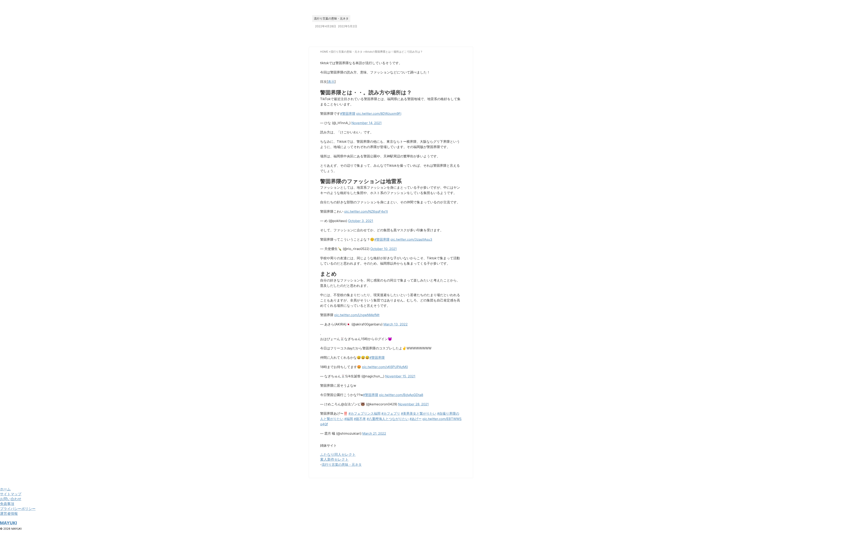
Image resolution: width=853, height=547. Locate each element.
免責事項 (7, 503)
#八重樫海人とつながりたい (388, 419)
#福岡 (348, 419)
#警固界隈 (347, 113)
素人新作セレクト (334, 459)
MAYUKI (8, 522)
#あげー (416, 419)
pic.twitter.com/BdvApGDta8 (401, 395)
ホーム (5, 489)
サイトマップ (10, 494)
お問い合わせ (10, 499)
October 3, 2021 (360, 221)
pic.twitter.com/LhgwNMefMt (356, 315)
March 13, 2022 (395, 324)
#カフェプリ (390, 413)
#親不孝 (360, 419)
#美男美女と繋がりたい (418, 413)
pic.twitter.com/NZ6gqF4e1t (366, 211)
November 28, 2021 (413, 404)
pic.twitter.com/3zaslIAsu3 (411, 239)
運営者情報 (9, 513)
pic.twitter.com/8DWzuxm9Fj (378, 113)
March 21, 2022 (374, 433)
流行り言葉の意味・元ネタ (342, 464)
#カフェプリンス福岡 (365, 413)
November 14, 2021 (366, 123)
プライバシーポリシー (18, 508)
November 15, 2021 (400, 376)
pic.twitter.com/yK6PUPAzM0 (385, 367)
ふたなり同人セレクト (338, 454)
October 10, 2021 (383, 249)
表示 (331, 81)
